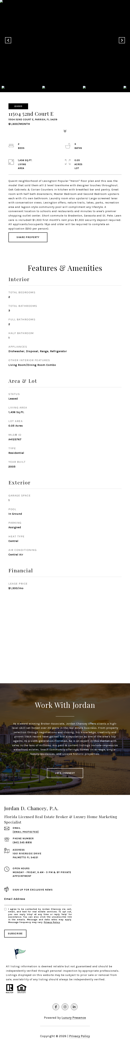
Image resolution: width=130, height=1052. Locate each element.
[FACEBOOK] (55, 1006)
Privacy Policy (52, 922)
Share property (28, 237)
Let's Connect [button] (65, 773)
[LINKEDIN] (74, 1006)
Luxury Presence (74, 1018)
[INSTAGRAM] (65, 1006)
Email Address (14, 898)
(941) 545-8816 (22, 842)
